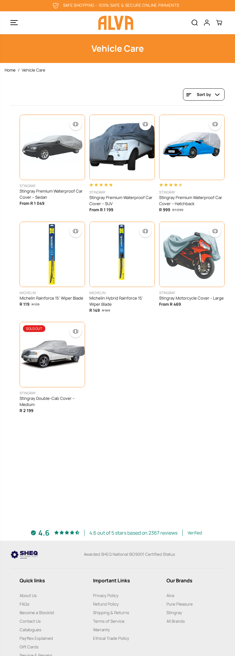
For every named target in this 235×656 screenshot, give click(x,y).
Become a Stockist (37, 612)
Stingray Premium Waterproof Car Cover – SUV (120, 200)
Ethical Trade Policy (111, 638)
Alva (170, 595)
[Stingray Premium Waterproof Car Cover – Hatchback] (191, 147)
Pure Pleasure (179, 604)
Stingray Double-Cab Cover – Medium (47, 401)
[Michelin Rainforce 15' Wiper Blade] (52, 254)
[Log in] (206, 22)
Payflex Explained (36, 638)
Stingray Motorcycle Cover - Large (191, 298)
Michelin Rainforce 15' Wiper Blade (51, 298)
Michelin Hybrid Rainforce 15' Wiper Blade (116, 301)
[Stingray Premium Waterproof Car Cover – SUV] (122, 147)
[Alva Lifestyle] (116, 23)
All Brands (175, 621)
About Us (28, 595)
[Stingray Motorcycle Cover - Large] (191, 254)
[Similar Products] (75, 124)
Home (10, 70)
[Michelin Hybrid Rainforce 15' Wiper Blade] (122, 254)
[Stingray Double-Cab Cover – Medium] (52, 354)
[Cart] (219, 22)
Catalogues (30, 629)
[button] (14, 22)
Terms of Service (109, 621)
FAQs (24, 604)
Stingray (174, 612)
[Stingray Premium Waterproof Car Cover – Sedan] (52, 147)
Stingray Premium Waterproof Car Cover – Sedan (51, 194)
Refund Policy (106, 604)
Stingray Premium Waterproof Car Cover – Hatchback (190, 200)
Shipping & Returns (111, 612)
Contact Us (30, 621)
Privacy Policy (105, 595)
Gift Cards (29, 647)
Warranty (101, 629)
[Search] (194, 22)
